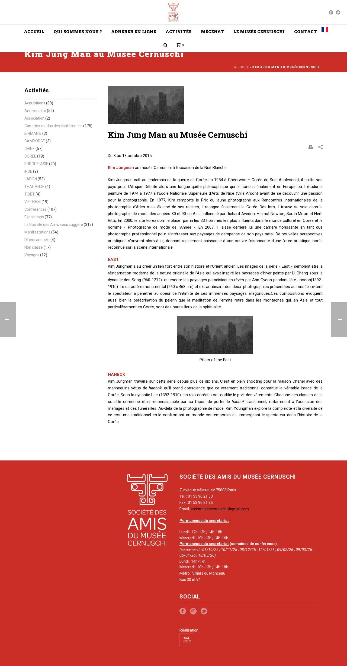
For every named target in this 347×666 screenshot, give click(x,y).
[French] (325, 31)
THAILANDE (34, 186)
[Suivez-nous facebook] (182, 611)
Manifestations (37, 232)
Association (34, 118)
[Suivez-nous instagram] (193, 611)
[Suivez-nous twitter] (204, 611)
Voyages (31, 255)
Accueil (34, 31)
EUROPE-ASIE (36, 164)
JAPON (30, 179)
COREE (30, 156)
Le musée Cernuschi (259, 31)
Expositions (34, 217)
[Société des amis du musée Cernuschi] (174, 12)
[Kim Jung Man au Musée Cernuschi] (215, 105)
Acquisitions (34, 103)
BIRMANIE (32, 133)
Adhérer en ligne (133, 31)
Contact (305, 31)
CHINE (29, 148)
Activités (178, 31)
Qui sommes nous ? (78, 31)
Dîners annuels (37, 240)
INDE (28, 171)
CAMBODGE (34, 141)
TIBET (29, 194)
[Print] (311, 147)
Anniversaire (35, 110)
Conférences (35, 209)
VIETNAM (32, 202)
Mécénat (212, 31)
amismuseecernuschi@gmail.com (220, 509)
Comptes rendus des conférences (53, 126)
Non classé (33, 247)
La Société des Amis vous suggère (53, 224)
